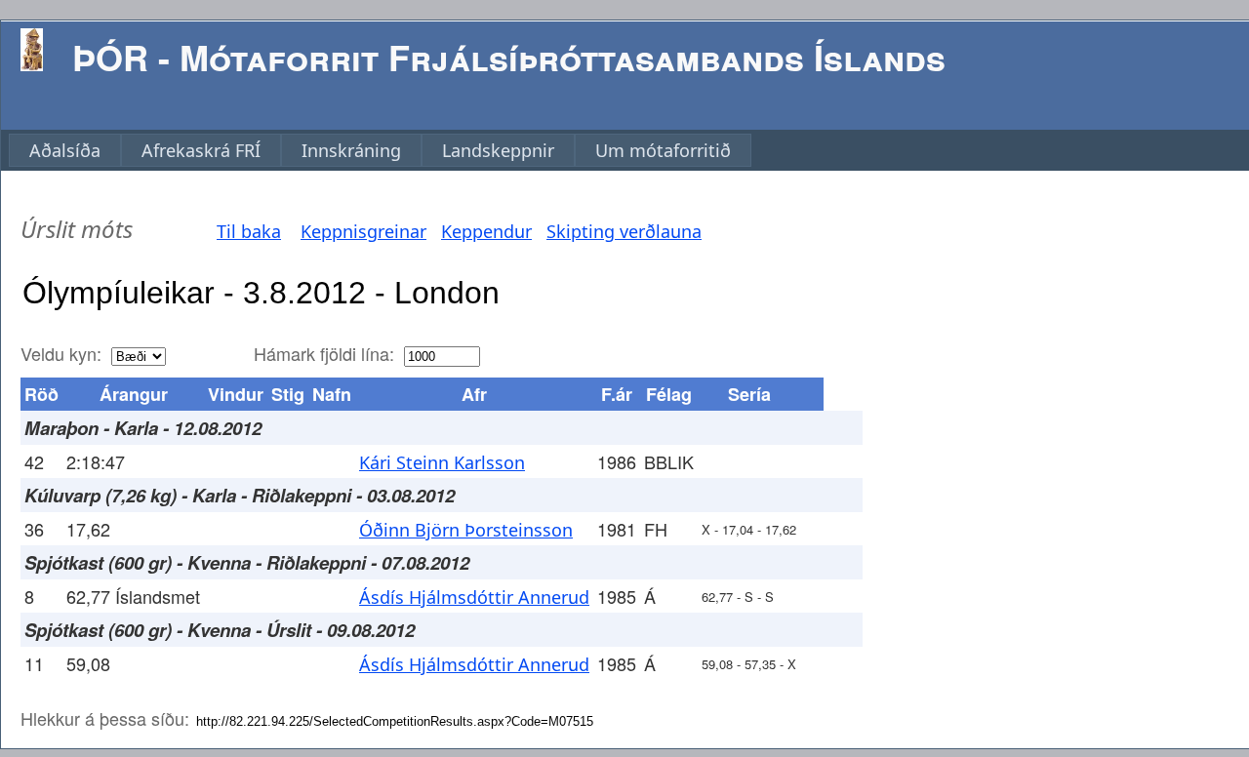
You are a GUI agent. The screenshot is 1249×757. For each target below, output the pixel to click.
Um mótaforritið (663, 150)
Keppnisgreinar (363, 231)
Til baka (249, 231)
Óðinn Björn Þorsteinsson (466, 529)
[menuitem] (65, 150)
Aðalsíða (65, 150)
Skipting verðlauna (624, 231)
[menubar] (380, 150)
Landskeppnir (498, 150)
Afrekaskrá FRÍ (201, 150)
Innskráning (351, 150)
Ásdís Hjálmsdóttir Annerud (474, 597)
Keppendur (486, 231)
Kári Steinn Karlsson (442, 462)
